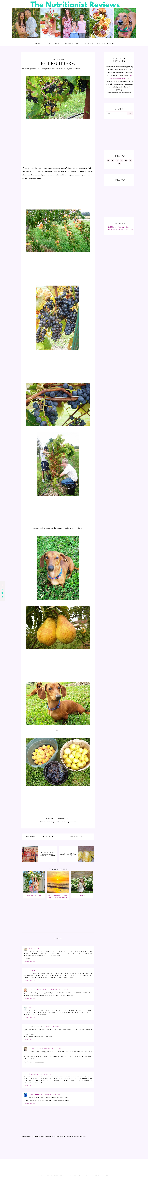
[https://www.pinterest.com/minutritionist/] (99, 43)
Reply (27, 962)
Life (90, 43)
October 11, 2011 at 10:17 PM (51, 1094)
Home (37, 43)
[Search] (130, 113)
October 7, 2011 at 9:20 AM (48, 949)
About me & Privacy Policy (79, 1175)
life (81, 836)
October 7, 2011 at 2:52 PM (49, 1008)
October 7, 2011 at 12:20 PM (44, 971)
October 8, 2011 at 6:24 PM (42, 1074)
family (76, 836)
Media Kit (58, 43)
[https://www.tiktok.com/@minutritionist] (104, 43)
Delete (32, 962)
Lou (31, 1074)
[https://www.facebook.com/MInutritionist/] (102, 43)
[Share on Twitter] (46, 837)
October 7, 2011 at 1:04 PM (59, 989)
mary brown (35, 1094)
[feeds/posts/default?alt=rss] (110, 43)
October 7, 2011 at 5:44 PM (50, 1026)
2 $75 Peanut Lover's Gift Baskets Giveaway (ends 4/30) (120, 228)
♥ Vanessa (34, 949)
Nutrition (81, 43)
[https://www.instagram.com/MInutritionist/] (97, 43)
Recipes (68, 43)
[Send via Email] (52, 837)
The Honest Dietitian (40, 989)
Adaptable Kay (36, 1048)
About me (46, 43)
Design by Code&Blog (103, 1175)
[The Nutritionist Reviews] (74, 37)
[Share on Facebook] (43, 837)
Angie (32, 971)
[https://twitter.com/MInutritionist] (107, 43)
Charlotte (35, 1008)
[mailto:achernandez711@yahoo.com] (113, 43)
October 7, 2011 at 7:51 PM (52, 1048)
